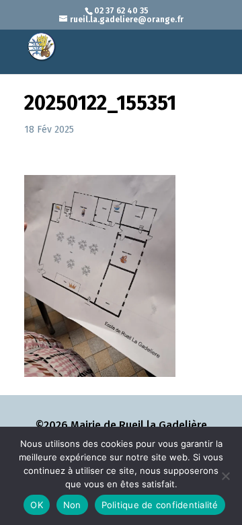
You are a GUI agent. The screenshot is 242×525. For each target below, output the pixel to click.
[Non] (225, 476)
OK (36, 504)
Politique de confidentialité (160, 504)
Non (72, 504)
